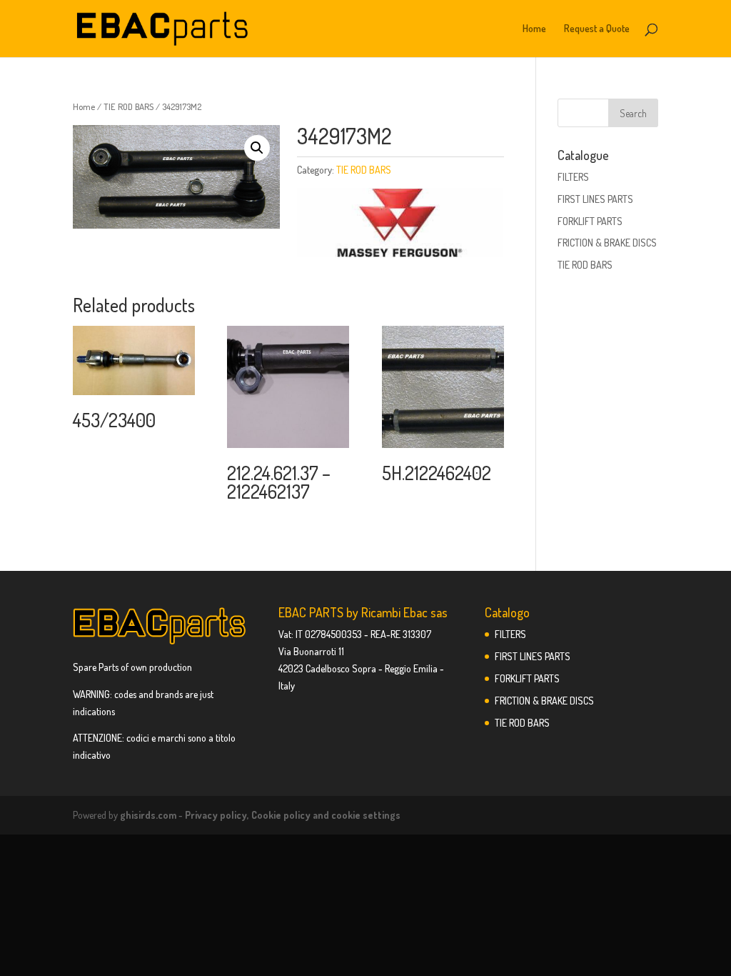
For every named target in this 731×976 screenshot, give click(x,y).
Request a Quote (597, 29)
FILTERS (573, 177)
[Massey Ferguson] (400, 225)
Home (534, 29)
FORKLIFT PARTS (590, 221)
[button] (257, 148)
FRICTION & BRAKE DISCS (607, 242)
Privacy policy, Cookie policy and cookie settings (292, 815)
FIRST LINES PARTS (595, 199)
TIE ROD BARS (128, 106)
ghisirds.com (148, 815)
